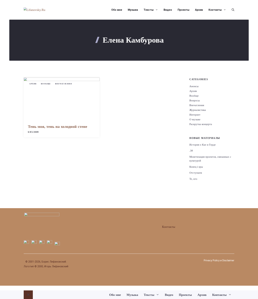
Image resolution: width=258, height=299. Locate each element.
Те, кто (193, 178)
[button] (231, 10)
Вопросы (194, 100)
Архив (199, 9)
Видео (168, 9)
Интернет (194, 114)
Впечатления (63, 84)
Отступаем (195, 172)
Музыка (133, 9)
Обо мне (116, 9)
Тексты (149, 9)
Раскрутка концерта (200, 124)
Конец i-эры (196, 166)
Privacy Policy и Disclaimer (219, 260)
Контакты (215, 9)
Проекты (183, 9)
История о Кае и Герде (202, 144)
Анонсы (194, 86)
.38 (191, 150)
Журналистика (197, 110)
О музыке (194, 119)
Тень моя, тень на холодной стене (57, 126)
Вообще (46, 84)
